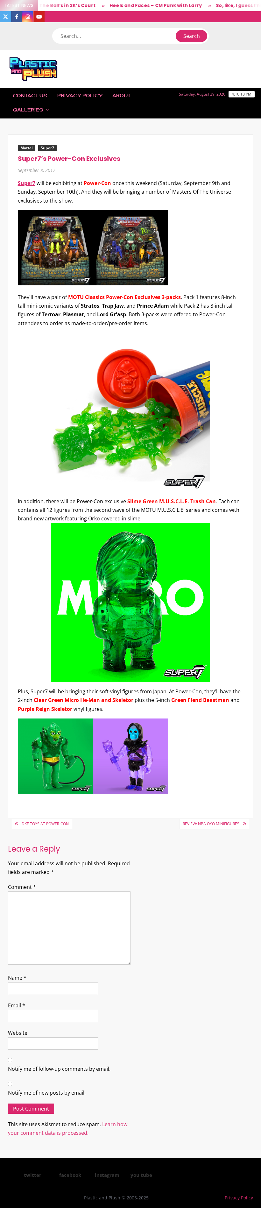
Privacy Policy (79, 95)
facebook (70, 1175)
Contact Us (30, 95)
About (121, 95)
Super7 (47, 148)
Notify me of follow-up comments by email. (59, 1068)
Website (17, 1032)
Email (16, 1005)
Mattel (26, 148)
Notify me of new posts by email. (47, 1092)
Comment (22, 886)
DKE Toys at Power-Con (45, 823)
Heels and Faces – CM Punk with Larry (140, 5)
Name (17, 977)
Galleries (28, 109)
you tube (141, 1175)
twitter (32, 1175)
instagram (107, 1175)
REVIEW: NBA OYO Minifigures (211, 823)
